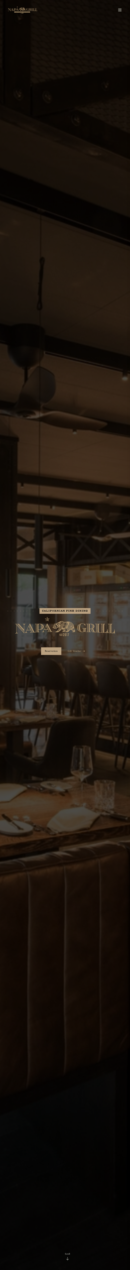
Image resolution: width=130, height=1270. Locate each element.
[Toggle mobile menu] (120, 10)
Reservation (51, 651)
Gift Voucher (74, 651)
